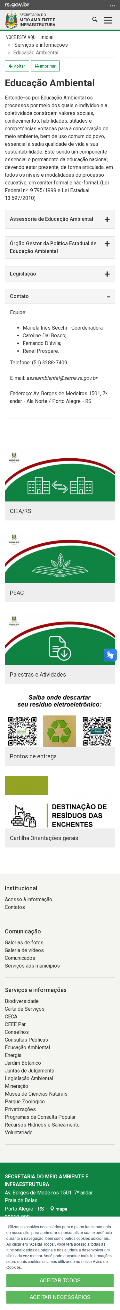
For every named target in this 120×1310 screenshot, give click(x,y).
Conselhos (17, 1032)
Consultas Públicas (26, 1040)
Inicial (46, 37)
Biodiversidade (22, 1001)
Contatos (15, 907)
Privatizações (20, 1109)
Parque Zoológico (25, 1102)
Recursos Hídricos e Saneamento (42, 1125)
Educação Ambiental (27, 1047)
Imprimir (47, 66)
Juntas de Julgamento (29, 1071)
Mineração (16, 1086)
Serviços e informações (41, 45)
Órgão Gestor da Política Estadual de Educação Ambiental (53, 247)
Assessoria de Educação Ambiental (51, 219)
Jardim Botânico (23, 1063)
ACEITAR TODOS (60, 1280)
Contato (19, 296)
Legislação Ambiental (29, 1078)
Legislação (23, 274)
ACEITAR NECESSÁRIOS (60, 1297)
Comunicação (23, 931)
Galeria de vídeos (24, 950)
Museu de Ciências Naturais (36, 1094)
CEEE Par (15, 1024)
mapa (60, 1209)
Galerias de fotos (24, 943)
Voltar (18, 66)
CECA (11, 1017)
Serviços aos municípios (32, 966)
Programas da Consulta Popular (40, 1117)
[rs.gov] (17, 4)
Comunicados (20, 958)
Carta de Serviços (24, 1009)
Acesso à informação (28, 899)
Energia (13, 1055)
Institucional (21, 888)
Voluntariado (19, 1132)
